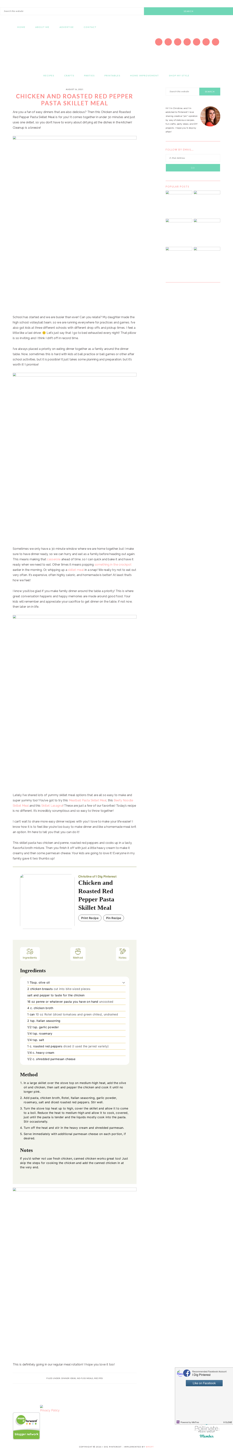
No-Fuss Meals (85, 1378)
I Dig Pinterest (47, 50)
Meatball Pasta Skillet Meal (88, 800)
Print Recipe (89, 918)
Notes (123, 957)
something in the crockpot (113, 564)
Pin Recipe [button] (113, 918)
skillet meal (76, 570)
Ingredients (30, 957)
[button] (124, 982)
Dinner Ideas (68, 1378)
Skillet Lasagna (52, 805)
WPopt (150, 1447)
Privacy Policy (50, 1410)
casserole (53, 559)
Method (78, 957)
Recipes (98, 1378)
